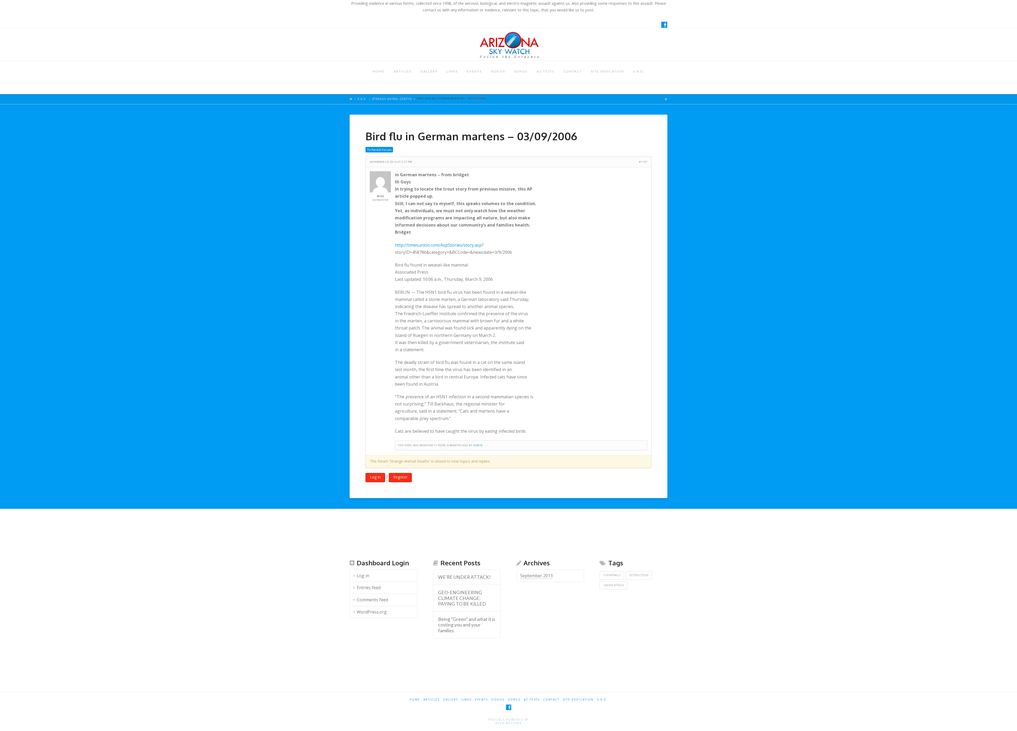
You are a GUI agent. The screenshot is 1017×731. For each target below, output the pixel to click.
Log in (375, 477)
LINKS (452, 71)
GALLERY (429, 71)
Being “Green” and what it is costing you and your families (466, 624)
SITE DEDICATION (607, 71)
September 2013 (536, 576)
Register (400, 477)
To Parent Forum (379, 150)
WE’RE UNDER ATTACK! (464, 577)
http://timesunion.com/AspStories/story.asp (438, 245)
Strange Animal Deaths (392, 99)
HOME (379, 71)
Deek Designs (508, 723)
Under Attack (613, 585)
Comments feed (372, 600)
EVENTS (474, 71)
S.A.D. (638, 71)
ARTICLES (403, 71)
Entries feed (369, 587)
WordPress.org (372, 612)
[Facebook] (664, 24)
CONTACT (572, 71)
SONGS (520, 71)
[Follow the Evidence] (508, 44)
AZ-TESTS (545, 71)
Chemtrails (612, 575)
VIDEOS (498, 71)
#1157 (643, 162)
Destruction (638, 575)
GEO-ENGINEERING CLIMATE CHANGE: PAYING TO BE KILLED (462, 598)
